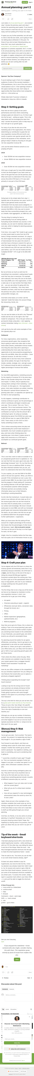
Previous (6, 978)
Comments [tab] (5, 989)
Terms (20, 1068)
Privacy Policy (17, 1056)
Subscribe (24, 2)
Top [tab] (3, 1009)
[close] (29, 1016)
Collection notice (25, 1068)
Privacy (16, 1068)
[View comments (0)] (8, 19)
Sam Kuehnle (8, 13)
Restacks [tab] (11, 989)
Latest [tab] (7, 1009)
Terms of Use (25, 1052)
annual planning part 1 (17, 23)
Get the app (23, 1071)
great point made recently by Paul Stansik (17, 703)
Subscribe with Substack (18, 1049)
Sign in (30, 2)
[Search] (31, 1009)
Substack (11, 1074)
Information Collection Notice (20, 1054)
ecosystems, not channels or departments (14, 46)
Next (28, 978)
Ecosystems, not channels (10, 1014)
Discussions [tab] (13, 1009)
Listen (30, 14)
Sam (2, 941)
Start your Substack (14, 1071)
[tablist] (8, 989)
